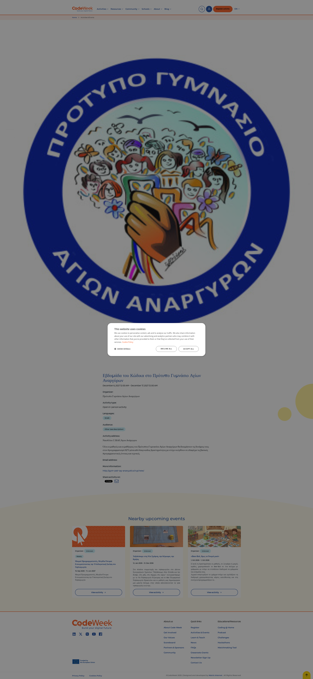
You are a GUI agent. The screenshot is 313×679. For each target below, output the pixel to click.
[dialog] (156, 339)
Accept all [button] (188, 349)
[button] (122, 349)
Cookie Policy (127, 342)
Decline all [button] (166, 349)
